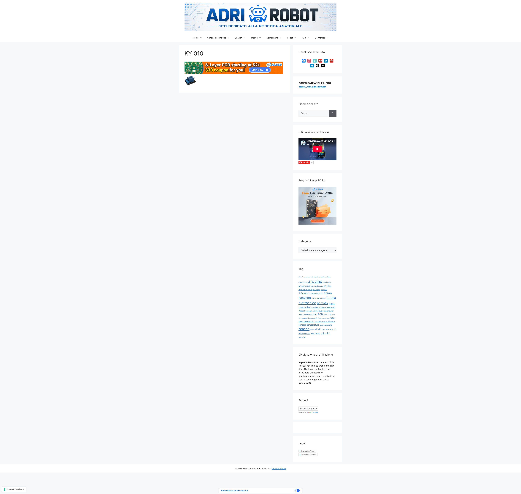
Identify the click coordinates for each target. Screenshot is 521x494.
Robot (290, 37)
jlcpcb (332, 303)
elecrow (316, 298)
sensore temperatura (308, 325)
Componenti (272, 37)
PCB (304, 37)
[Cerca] (332, 113)
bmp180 (324, 290)
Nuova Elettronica (305, 315)
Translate (315, 412)
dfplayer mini (313, 293)
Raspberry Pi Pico (314, 318)
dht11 (321, 293)
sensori (303, 329)
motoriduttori (329, 311)
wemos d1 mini (320, 333)
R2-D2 (326, 314)
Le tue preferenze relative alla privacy (272, 490)
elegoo (322, 298)
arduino (315, 281)
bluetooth (316, 290)
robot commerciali (306, 321)
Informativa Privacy (308, 451)
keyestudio (304, 307)
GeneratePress (279, 468)
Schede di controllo (216, 37)
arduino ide (327, 282)
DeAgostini (303, 293)
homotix (322, 303)
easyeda (304, 298)
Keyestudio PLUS (317, 307)
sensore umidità (326, 325)
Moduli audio (318, 311)
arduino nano (305, 286)
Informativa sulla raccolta (234, 490)
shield (312, 329)
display (328, 293)
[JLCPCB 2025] (234, 73)
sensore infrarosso (328, 321)
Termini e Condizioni (308, 454)
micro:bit (309, 311)
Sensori (238, 37)
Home (195, 37)
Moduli (254, 37)
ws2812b (301, 337)
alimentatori (302, 282)
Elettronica (320, 37)
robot (332, 317)
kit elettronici (329, 307)
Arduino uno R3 (319, 286)
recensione (325, 318)
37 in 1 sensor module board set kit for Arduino (314, 277)
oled (315, 314)
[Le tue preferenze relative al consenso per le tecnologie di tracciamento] (14, 489)
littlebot (301, 311)
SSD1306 (306, 334)
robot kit (318, 321)
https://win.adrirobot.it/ (312, 86)
